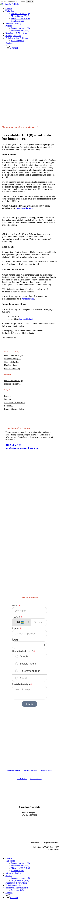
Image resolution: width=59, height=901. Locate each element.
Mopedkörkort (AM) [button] (31, 770)
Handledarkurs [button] (22, 779)
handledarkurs (28, 299)
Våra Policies (53, 849)
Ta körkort (10, 861)
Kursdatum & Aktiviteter (16, 883)
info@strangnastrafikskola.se (21, 447)
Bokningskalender (13, 885)
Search (30, 1)
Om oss (8, 858)
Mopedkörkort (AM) (20, 866)
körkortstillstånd (26, 319)
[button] (13, 355)
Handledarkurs (17, 870)
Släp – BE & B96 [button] (46, 770)
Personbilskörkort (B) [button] (14, 770)
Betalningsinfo (17, 890)
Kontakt (8, 892)
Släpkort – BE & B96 (20, 868)
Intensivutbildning (13, 873)
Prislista (8, 875)
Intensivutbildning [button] (36, 779)
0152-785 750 (13, 444)
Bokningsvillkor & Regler (16, 888)
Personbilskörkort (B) (20, 863)
